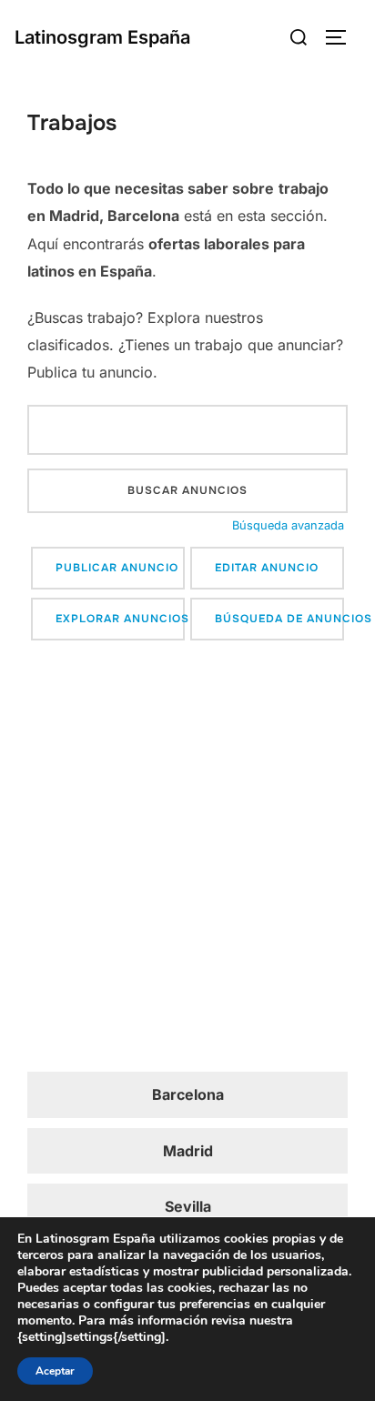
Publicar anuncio (117, 567)
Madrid (188, 1151)
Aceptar (55, 1371)
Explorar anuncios (120, 618)
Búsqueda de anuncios (279, 618)
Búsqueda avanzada (288, 525)
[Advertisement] (187, 858)
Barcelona (188, 1094)
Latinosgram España (102, 37)
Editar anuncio (267, 567)
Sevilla (188, 1206)
